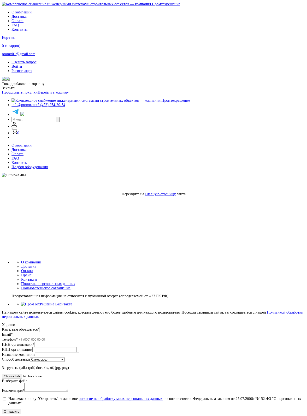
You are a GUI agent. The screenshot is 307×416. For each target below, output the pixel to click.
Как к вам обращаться (21, 329)
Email (7, 334)
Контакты (20, 29)
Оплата (18, 21)
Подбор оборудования (30, 167)
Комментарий (13, 390)
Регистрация (22, 71)
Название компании (18, 354)
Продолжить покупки (20, 92)
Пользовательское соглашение (46, 288)
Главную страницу (160, 194)
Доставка (19, 16)
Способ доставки (16, 359)
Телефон (10, 339)
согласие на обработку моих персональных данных (121, 399)
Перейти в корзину (53, 92)
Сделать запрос (24, 62)
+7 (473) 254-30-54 (50, 105)
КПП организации (17, 349)
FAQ (15, 25)
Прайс (26, 275)
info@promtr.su (23, 105)
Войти (17, 66)
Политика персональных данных (48, 284)
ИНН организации (18, 344)
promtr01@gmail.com (18, 54)
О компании (22, 12)
